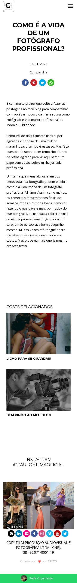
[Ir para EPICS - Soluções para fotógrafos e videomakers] (38, 561)
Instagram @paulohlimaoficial (38, 462)
